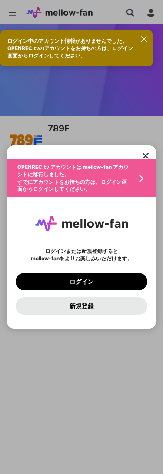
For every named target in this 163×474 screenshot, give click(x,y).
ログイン (82, 281)
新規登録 (82, 306)
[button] (81, 178)
